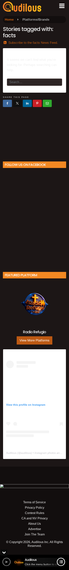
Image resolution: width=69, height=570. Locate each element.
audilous (26, 452)
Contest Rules (34, 513)
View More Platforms (34, 340)
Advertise (34, 529)
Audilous (11, 452)
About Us (34, 523)
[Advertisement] (34, 133)
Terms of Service (34, 502)
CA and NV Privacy (34, 518)
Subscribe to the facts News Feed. (33, 43)
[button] (62, 6)
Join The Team (35, 534)
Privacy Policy (34, 507)
